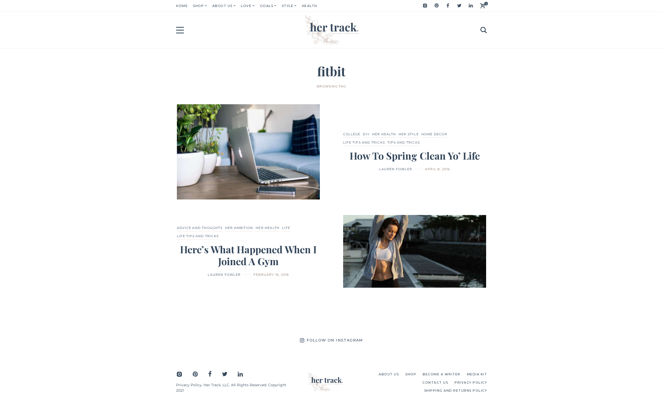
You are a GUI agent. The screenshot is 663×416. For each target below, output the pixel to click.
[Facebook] (447, 5)
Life (286, 228)
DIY (366, 134)
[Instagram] (425, 5)
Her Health (384, 134)
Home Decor (434, 134)
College (351, 134)
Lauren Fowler (395, 169)
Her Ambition (239, 228)
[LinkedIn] (470, 5)
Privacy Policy (189, 385)
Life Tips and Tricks (364, 142)
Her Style (409, 134)
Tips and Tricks (403, 142)
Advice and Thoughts (199, 228)
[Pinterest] (436, 5)
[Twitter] (459, 5)
